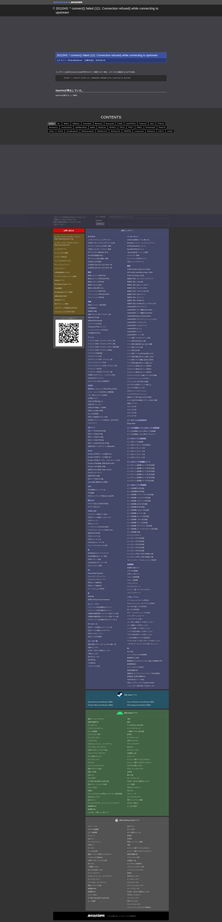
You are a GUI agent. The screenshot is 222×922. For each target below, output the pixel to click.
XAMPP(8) (127, 131)
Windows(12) (115, 131)
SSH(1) (51, 131)
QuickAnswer (60, 2)
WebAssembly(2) (88, 131)
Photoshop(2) (150, 127)
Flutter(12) (143, 123)
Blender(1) (99, 123)
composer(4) (139, 131)
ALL (58, 123)
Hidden (51, 123)
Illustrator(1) (53, 127)
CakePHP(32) (131, 123)
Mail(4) (92, 127)
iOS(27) (161, 131)
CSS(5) (119, 123)
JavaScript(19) (66, 127)
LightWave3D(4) (81, 127)
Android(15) (87, 123)
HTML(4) (160, 123)
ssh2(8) (170, 131)
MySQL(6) (102, 127)
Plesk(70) (162, 127)
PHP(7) (130, 127)
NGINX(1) (112, 127)
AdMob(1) (76, 123)
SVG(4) (60, 131)
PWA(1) (139, 127)
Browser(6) (110, 123)
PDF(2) (122, 127)
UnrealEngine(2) (72, 131)
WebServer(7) (102, 131)
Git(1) (152, 123)
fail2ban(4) (151, 131)
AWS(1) (66, 123)
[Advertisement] (111, 34)
